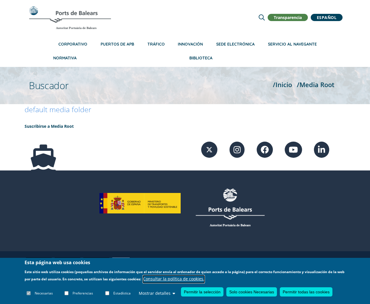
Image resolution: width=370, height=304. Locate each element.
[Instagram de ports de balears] (237, 149)
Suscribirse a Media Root (49, 126)
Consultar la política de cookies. (173, 279)
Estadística (122, 293)
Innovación (190, 44)
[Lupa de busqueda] (262, 17)
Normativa (65, 58)
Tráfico (156, 44)
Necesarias (44, 293)
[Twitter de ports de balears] (209, 149)
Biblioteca (200, 58)
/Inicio (282, 84)
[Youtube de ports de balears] (293, 149)
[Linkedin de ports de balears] (321, 149)
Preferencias (83, 293)
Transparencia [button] (288, 17)
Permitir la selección (202, 292)
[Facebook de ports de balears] (265, 149)
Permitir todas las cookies (306, 292)
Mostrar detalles (155, 293)
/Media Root (315, 84)
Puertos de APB (117, 44)
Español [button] (327, 17)
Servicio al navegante (292, 44)
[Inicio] (70, 17)
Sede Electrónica (235, 44)
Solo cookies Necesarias (251, 292)
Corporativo (72, 44)
